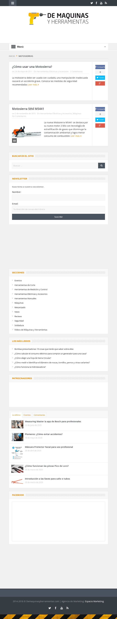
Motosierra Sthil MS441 (28, 109)
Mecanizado (19, 307)
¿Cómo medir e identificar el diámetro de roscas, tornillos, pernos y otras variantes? (52, 362)
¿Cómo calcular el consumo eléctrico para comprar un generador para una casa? (50, 353)
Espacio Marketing (94, 601)
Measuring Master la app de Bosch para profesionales (53, 421)
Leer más (33, 84)
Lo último (16, 415)
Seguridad (19, 320)
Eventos (18, 280)
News (17, 311)
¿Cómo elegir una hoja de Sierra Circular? (32, 358)
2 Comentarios (76, 71)
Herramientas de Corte (24, 285)
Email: (15, 203)
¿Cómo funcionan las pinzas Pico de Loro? (47, 465)
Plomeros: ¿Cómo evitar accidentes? (43, 434)
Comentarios (39, 415)
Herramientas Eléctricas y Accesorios (53, 71)
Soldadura (19, 325)
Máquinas (77, 113)
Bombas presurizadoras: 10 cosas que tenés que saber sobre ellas (43, 349)
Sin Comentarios (19, 116)
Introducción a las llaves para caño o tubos (47, 478)
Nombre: (16, 192)
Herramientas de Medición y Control (30, 289)
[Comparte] (100, 83)
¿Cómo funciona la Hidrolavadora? (30, 367)
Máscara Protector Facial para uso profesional (49, 446)
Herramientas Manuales (25, 298)
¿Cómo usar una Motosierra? (32, 67)
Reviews (18, 316)
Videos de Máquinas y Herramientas (30, 329)
